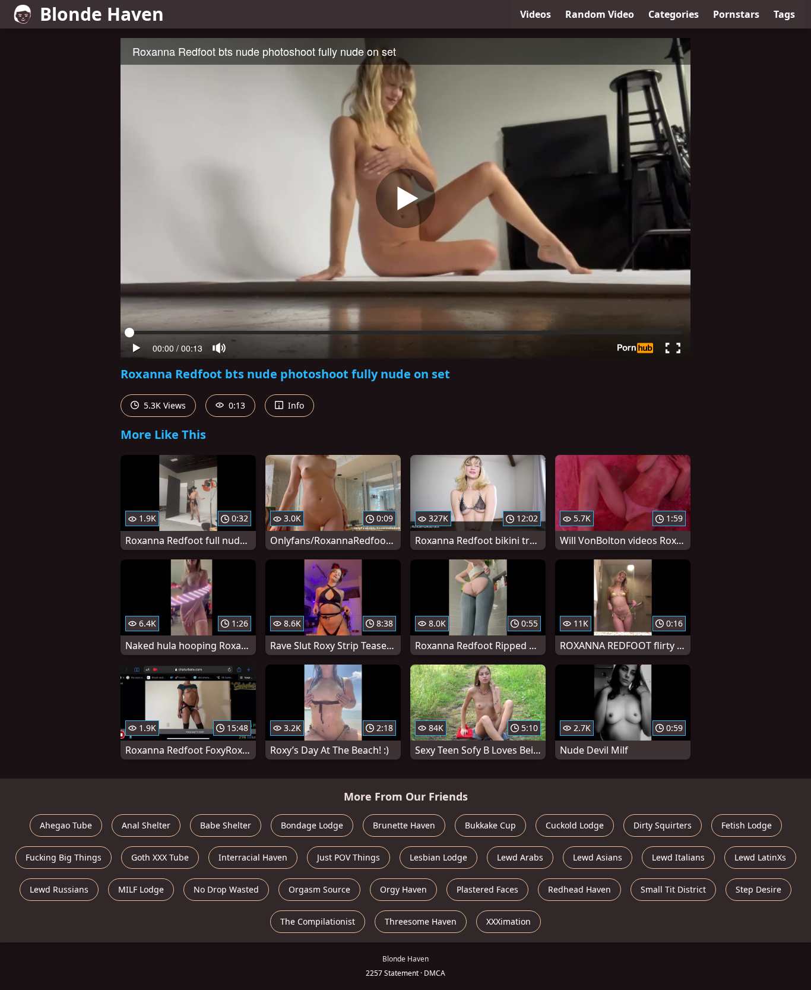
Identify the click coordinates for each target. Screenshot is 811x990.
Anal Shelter (146, 825)
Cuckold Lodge (575, 825)
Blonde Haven (102, 14)
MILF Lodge (141, 889)
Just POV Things (348, 857)
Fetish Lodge (746, 825)
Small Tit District (673, 889)
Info (295, 405)
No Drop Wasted (226, 889)
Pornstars (736, 14)
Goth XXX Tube (160, 857)
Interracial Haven (252, 857)
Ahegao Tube (66, 825)
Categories (673, 14)
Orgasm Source (319, 889)
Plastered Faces (487, 889)
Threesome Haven (421, 921)
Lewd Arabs (520, 857)
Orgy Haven (403, 889)
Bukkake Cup (490, 825)
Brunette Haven (404, 825)
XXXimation (508, 921)
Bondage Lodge (312, 825)
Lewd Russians (59, 889)
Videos (535, 14)
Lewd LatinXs (760, 857)
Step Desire (758, 889)
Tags (784, 14)
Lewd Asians (597, 857)
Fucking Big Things (64, 857)
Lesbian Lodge (438, 857)
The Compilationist (317, 921)
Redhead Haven (579, 889)
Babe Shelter (225, 825)
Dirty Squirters (662, 825)
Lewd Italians (678, 857)
